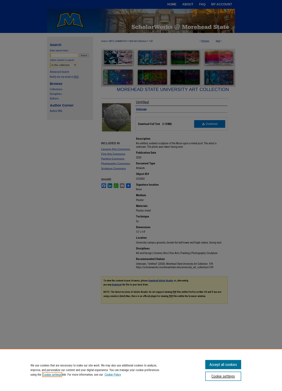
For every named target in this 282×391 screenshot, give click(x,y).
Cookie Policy (113, 374)
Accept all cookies (223, 364)
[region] (141, 370)
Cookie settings (52, 374)
